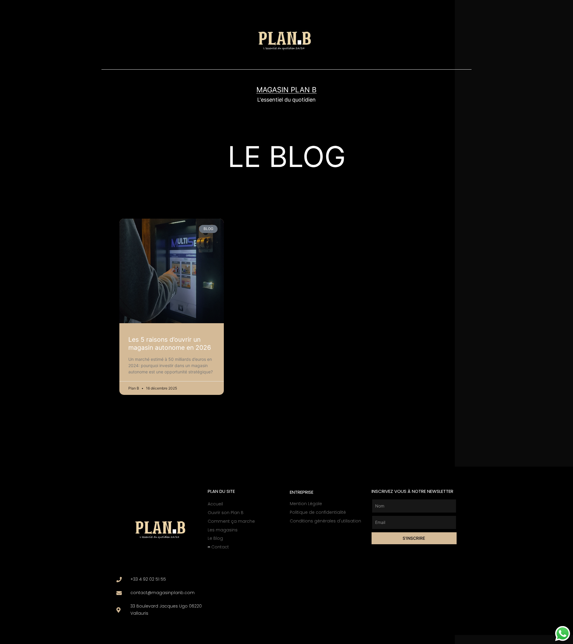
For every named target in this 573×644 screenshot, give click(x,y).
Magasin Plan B (286, 89)
